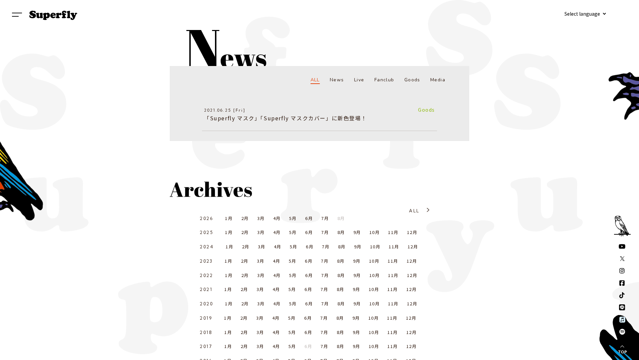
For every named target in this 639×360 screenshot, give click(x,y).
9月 (357, 232)
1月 (229, 218)
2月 (245, 218)
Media (437, 80)
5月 (293, 218)
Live (359, 80)
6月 (309, 218)
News (337, 80)
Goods (412, 80)
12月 (412, 232)
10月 (374, 232)
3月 (261, 218)
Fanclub (384, 80)
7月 (325, 218)
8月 (341, 232)
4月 (277, 218)
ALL (315, 80)
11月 (393, 232)
